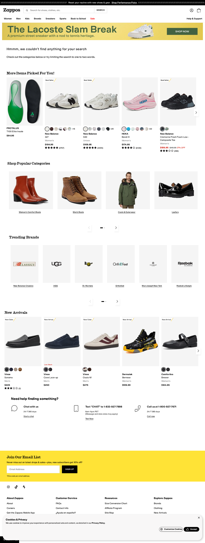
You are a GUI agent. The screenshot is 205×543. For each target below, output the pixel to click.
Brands (157, 503)
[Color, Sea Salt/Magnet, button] (99, 129)
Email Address (16, 469)
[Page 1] (101, 227)
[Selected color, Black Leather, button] (6, 369)
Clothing (158, 508)
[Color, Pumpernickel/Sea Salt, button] (51, 129)
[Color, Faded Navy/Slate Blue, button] (142, 129)
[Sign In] (191, 10)
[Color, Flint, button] (20, 369)
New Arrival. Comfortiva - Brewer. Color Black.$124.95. (179, 352)
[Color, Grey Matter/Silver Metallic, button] (90, 129)
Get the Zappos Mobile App (21, 512)
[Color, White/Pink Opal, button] (137, 129)
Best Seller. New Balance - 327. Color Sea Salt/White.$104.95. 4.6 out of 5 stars (63, 113)
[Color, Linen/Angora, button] (56, 129)
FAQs (58, 503)
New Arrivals (160, 512)
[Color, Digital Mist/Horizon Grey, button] (60, 129)
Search (101, 10)
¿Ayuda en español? (66, 512)
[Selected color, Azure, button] (46, 369)
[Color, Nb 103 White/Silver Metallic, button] (103, 129)
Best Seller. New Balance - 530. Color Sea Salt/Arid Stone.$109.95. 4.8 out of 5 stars (101, 113)
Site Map (109, 512)
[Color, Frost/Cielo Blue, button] (133, 129)
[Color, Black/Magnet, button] (108, 129)
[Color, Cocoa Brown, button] (50, 369)
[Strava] (24, 487)
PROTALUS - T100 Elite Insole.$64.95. (25, 107)
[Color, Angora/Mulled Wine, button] (65, 129)
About (10, 503)
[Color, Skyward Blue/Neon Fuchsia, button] (128, 129)
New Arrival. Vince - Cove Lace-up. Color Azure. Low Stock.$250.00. (62, 352)
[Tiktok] (16, 487)
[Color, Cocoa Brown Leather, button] (89, 369)
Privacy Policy (98, 523)
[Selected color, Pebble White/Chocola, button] (85, 369)
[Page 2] (104, 227)
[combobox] (58, 10)
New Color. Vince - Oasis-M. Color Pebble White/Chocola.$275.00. (101, 352)
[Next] (196, 112)
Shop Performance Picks (124, 2)
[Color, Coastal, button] (11, 369)
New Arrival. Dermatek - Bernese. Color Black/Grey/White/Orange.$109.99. (140, 352)
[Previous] (89, 227)
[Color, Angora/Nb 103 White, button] (69, 129)
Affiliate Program (113, 508)
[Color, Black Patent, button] (168, 369)
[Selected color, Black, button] (163, 369)
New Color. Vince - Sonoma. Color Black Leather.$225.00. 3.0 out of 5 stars (22, 353)
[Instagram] (8, 487)
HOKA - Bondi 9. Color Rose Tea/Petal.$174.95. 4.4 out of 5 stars (140, 113)
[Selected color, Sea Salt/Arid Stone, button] (85, 129)
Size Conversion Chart (116, 503)
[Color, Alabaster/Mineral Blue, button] (146, 129)
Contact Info (62, 508)
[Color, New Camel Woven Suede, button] (15, 369)
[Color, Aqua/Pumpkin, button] (167, 129)
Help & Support (194, 18)
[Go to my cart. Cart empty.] (199, 10)
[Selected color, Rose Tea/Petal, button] (124, 129)
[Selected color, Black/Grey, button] (162, 129)
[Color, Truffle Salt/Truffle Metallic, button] (94, 129)
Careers (11, 508)
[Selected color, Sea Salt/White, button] (47, 129)
